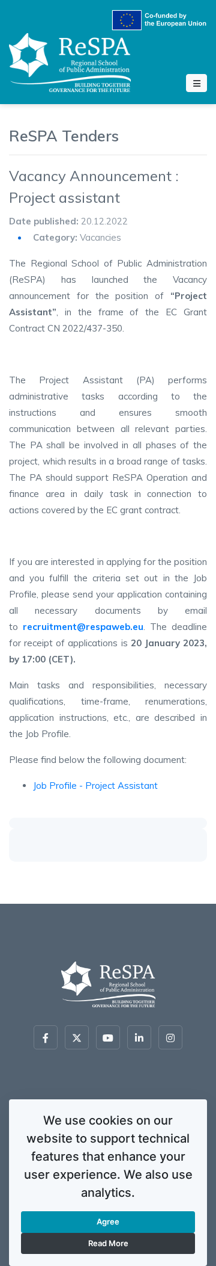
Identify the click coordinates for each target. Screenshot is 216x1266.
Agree (108, 1221)
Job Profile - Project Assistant (95, 785)
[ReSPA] (70, 60)
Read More (108, 1243)
